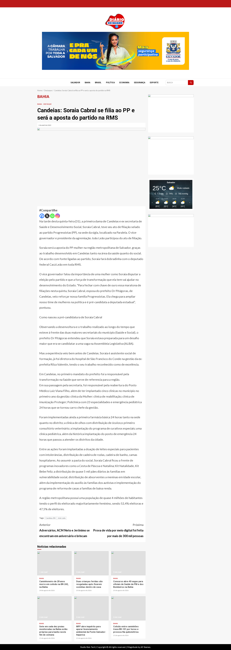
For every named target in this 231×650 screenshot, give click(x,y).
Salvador (75, 82)
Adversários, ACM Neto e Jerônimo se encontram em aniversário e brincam (64, 530)
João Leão (62, 518)
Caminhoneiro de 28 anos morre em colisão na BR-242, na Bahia (54, 563)
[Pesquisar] (191, 82)
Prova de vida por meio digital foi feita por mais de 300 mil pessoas (118, 530)
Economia (124, 82)
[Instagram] (57, 216)
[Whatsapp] (52, 216)
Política (110, 82)
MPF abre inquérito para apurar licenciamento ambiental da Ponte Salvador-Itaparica (91, 608)
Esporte (154, 82)
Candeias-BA (50, 518)
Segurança (139, 82)
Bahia (87, 82)
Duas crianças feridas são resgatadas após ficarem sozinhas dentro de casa (91, 563)
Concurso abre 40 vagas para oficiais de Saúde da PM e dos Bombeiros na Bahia (128, 563)
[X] (47, 216)
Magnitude (132, 647)
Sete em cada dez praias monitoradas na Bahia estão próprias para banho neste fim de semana (54, 608)
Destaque (47, 104)
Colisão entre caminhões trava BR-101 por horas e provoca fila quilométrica (128, 608)
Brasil (98, 82)
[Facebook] (42, 216)
